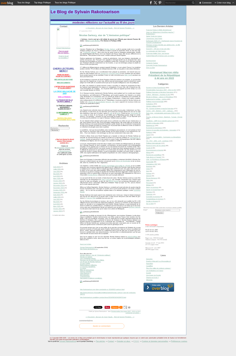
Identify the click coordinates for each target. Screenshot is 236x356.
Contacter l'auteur (152, 63)
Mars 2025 (57, 206)
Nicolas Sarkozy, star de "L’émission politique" (104, 35)
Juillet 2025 (57, 197)
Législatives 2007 (152, 164)
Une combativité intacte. (88, 258)
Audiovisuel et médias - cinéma (156, 99)
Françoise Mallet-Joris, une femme (157, 53)
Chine (148, 169)
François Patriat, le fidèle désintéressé (158, 30)
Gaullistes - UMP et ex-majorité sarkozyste (160, 121)
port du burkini (97, 98)
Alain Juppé (128, 75)
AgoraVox (149, 259)
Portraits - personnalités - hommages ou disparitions (163, 137)
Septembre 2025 (59, 192)
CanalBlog (149, 266)
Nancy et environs (152, 187)
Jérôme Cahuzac (135, 207)
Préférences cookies (179, 341)
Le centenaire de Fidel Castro (156, 51)
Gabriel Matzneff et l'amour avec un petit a (160, 56)
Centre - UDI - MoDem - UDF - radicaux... (160, 111)
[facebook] (151, 2)
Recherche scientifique (153, 155)
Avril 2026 (56, 176)
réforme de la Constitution (96, 102)
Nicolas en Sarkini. (86, 257)
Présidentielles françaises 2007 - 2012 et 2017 (126, 311)
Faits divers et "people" (153, 157)
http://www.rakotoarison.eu (89, 249)
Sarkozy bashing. (86, 271)
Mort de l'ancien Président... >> (124, 28)
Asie (147, 171)
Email (145, 210)
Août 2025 (56, 195)
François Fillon (91, 198)
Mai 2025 (56, 202)
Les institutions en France (154, 270)
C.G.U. (136, 341)
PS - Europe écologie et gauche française (160, 108)
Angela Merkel (92, 175)
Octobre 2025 (58, 190)
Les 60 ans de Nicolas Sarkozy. (90, 262)
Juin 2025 (56, 199)
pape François (106, 179)
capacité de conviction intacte (110, 73)
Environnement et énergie (154, 150)
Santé (148, 135)
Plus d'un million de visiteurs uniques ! (158, 268)
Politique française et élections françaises (159, 92)
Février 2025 (57, 209)
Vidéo (148, 180)
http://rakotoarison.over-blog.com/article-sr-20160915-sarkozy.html (102, 289)
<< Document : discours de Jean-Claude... (100, 28)
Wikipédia (149, 280)
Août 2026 (56, 167)
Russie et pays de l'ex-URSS (155, 145)
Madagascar (150, 125)
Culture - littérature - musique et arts (158, 94)
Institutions (149, 104)
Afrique (148, 152)
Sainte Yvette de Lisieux (154, 36)
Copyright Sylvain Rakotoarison (156, 65)
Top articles (100, 341)
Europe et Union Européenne (155, 87)
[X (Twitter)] (155, 2)
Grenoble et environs (153, 196)
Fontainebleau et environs (154, 199)
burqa (118, 113)
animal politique (133, 236)
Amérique (149, 166)
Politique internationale (153, 143)
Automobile (149, 162)
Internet (148, 176)
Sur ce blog (150, 203)
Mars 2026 (57, 178)
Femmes (149, 192)
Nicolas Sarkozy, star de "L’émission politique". (95, 255)
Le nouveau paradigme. (88, 266)
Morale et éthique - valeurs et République (159, 97)
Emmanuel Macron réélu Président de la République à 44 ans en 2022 (164, 75)
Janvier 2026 (57, 183)
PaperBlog (149, 263)
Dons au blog (150, 67)
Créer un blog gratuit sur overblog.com (158, 287)
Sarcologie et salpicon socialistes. (91, 278)
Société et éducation (153, 123)
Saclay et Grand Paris (153, 190)
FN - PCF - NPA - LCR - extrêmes (157, 141)
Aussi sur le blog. (85, 244)
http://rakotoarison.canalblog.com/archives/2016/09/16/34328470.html (103, 297)
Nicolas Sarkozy (110, 49)
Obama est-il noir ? (152, 277)
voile (110, 113)
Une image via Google (153, 275)
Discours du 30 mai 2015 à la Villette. (92, 260)
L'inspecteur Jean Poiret (154, 38)
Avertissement (151, 60)
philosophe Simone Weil (65, 148)
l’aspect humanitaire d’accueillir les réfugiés (115, 165)
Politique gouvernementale (154, 101)
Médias (148, 185)
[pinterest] (160, 2)
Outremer (149, 194)
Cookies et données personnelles (155, 341)
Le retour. (83, 268)
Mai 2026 (56, 174)
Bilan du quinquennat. (87, 270)
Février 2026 (57, 181)
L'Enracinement (64, 151)
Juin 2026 (56, 171)
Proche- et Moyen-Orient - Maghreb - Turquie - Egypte (164, 117)
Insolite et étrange (152, 201)
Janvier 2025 (57, 211)
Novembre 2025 (58, 188)
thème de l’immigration (123, 161)
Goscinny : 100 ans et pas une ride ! (158, 49)
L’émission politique (89, 52)
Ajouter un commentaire (102, 326)
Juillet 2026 (57, 169)
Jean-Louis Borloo (93, 41)
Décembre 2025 (58, 185)
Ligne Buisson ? (85, 273)
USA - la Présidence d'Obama (156, 159)
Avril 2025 (56, 204)
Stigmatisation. (85, 275)
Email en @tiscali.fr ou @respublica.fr (158, 261)
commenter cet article (132, 313)
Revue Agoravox (151, 178)
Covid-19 (149, 148)
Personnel (149, 183)
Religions (149, 132)
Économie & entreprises (154, 128)
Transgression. (85, 276)
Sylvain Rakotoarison (63, 48)
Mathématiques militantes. (88, 265)
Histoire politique (151, 106)
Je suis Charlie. (85, 263)
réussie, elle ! (110, 102)
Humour (148, 173)
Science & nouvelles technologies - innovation (161, 130)
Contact (111, 341)
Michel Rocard (114, 181)
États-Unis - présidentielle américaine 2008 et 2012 (163, 113)
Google (148, 273)
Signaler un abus (124, 341)
